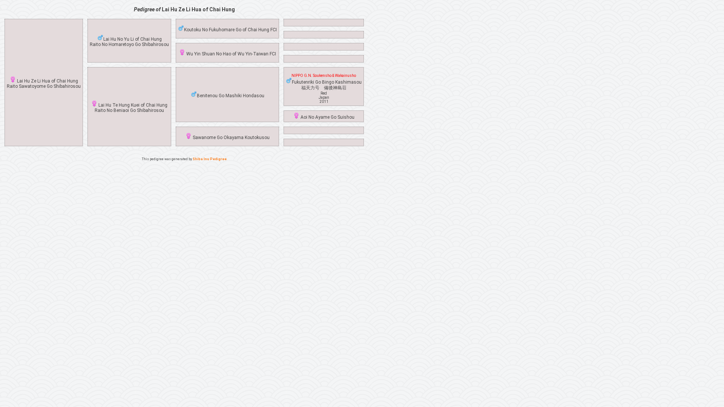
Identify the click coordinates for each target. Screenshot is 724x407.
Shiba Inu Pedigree (210, 159)
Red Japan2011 (324, 97)
